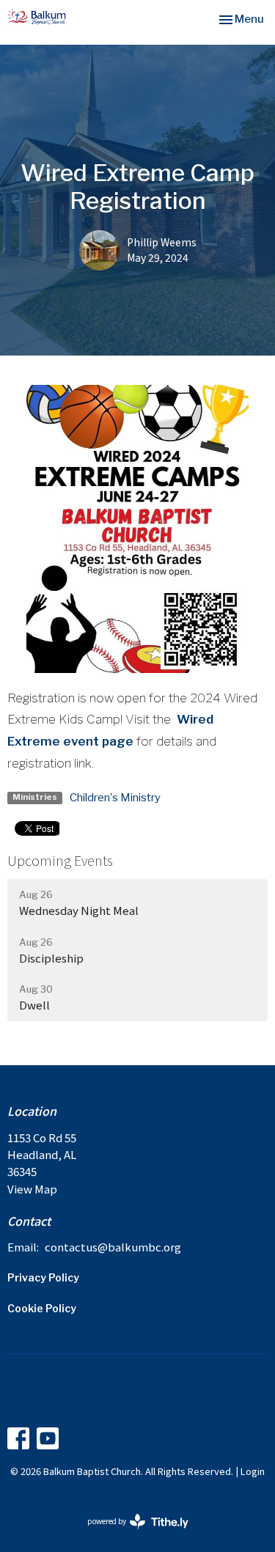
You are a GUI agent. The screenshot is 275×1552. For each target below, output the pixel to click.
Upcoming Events (60, 859)
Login (253, 1471)
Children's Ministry (115, 797)
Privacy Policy (43, 1277)
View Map (32, 1188)
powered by (130, 1533)
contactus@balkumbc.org (113, 1246)
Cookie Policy (41, 1308)
